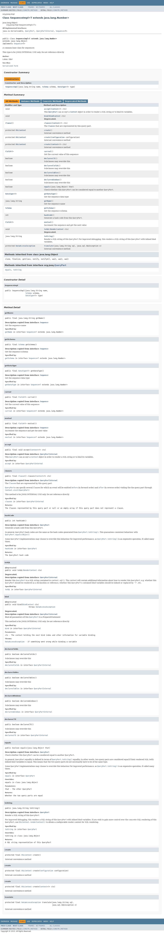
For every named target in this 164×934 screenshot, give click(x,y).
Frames (31, 7)
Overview (5, 3)
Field (8, 151)
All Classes (55, 7)
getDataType (49, 194)
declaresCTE (49, 158)
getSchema (48, 208)
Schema (45, 87)
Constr (26, 10)
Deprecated (37, 3)
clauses (47, 123)
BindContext (54, 116)
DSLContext (21, 130)
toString (48, 236)
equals (47, 187)
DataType (62, 87)
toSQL (46, 229)
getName (47, 201)
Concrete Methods (52, 101)
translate (48, 246)
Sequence (60, 31)
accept (47, 109)
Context (54, 109)
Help (52, 3)
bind (46, 116)
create (47, 130)
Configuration (58, 137)
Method (34, 10)
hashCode (48, 215)
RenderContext (57, 229)
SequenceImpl (11, 87)
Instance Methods (30, 101)
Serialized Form (10, 66)
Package (14, 3)
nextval (47, 222)
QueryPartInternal (45, 31)
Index (45, 3)
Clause (8, 123)
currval (47, 151)
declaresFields (51, 166)
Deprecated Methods (75, 101)
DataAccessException (25, 246)
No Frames (40, 7)
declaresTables (51, 173)
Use (28, 3)
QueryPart (29, 31)
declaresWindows (51, 180)
